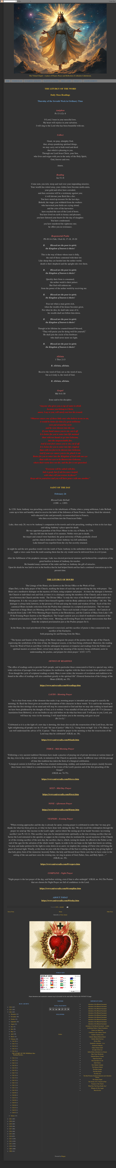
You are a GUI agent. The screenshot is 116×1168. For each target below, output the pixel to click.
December (13, 1014)
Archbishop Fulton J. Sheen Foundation (97, 1028)
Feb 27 (14, 1044)
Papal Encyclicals (97, 1058)
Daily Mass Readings (60, 94)
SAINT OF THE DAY (60, 487)
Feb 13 (14, 1083)
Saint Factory (97, 1063)
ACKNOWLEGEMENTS (90, 81)
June (12, 1029)
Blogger (63, 1156)
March (12, 1036)
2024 (10, 1007)
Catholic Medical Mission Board (97, 1037)
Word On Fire (97, 1090)
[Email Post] (67, 907)
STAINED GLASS (17, 81)
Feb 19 (14, 1068)
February (13, 1039)
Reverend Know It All (97, 1060)
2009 (10, 1149)
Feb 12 (14, 1085)
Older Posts (110, 912)
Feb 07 (14, 1098)
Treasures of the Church (97, 1084)
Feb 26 (14, 1046)
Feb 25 (14, 1049)
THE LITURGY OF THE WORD (60, 88)
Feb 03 (14, 1107)
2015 (10, 1134)
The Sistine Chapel (97, 1079)
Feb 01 (14, 1112)
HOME (8, 81)
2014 (10, 1136)
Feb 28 (14, 1041)
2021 (10, 1119)
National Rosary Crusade (97, 1056)
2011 (10, 1144)
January (13, 1116)
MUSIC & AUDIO (66, 81)
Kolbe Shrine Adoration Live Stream (97, 1052)
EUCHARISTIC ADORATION (33, 81)
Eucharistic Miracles (97, 1045)
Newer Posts (11, 912)
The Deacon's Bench (97, 1067)
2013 (10, 1139)
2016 (10, 1131)
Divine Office (97, 1041)
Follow (60, 1034)
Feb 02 (14, 1110)
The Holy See (97, 1073)
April (12, 1034)
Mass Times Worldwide (97, 1054)
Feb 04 (14, 1105)
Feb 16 (14, 1075)
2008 (10, 1151)
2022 (10, 1012)
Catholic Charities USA (97, 1034)
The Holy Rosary (97, 1071)
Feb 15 (14, 1078)
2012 (10, 1141)
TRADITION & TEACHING (51, 81)
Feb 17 (14, 1073)
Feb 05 (14, 1102)
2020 (10, 1121)
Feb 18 (14, 1070)
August (13, 1024)
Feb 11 (14, 1088)
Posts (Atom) (63, 915)
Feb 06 (14, 1100)
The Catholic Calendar (97, 1065)
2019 (10, 1124)
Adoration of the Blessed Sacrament (97, 1004)
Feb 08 (14, 1095)
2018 (10, 1126)
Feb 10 (14, 1090)
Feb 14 (14, 1080)
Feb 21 (14, 1063)
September (14, 1021)
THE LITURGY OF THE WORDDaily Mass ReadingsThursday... (23, 1054)
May (12, 1031)
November (13, 1016)
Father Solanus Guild (97, 1048)
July (12, 1026)
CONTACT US (77, 81)
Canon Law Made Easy (97, 1030)
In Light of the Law (97, 1050)
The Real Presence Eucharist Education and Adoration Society (97, 1076)
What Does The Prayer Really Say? (97, 1086)
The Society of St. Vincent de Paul (97, 1081)
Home (60, 912)
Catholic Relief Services (97, 1039)
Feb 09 (14, 1093)
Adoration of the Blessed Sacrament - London (97, 1026)
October (13, 1019)
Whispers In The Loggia (97, 1088)
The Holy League (97, 1069)
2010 (10, 1146)
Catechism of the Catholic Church (97, 1032)
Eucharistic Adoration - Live (97, 1043)
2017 (10, 1129)
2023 (10, 1009)
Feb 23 (14, 1058)
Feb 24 (14, 1051)
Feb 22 (14, 1060)
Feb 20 (14, 1065)
